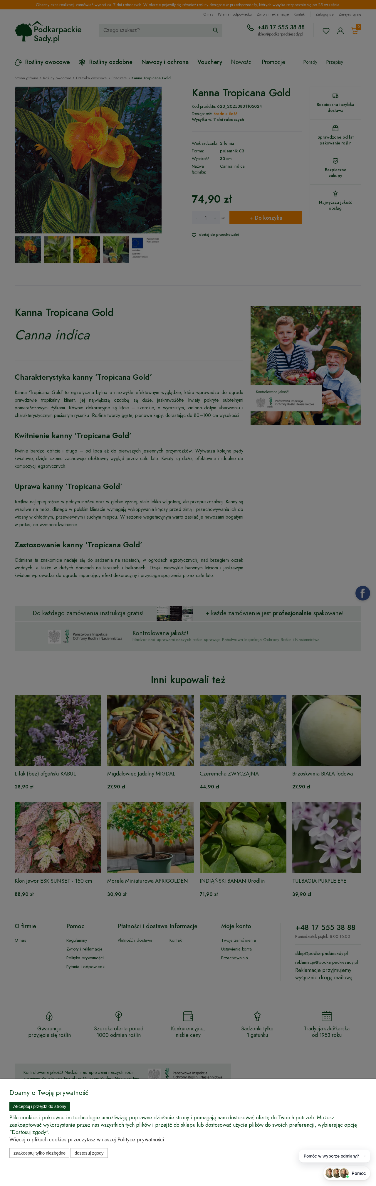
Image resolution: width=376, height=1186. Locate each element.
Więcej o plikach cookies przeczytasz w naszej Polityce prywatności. (87, 1139)
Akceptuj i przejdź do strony (39, 1106)
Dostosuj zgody (89, 1152)
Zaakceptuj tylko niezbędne (40, 1152)
